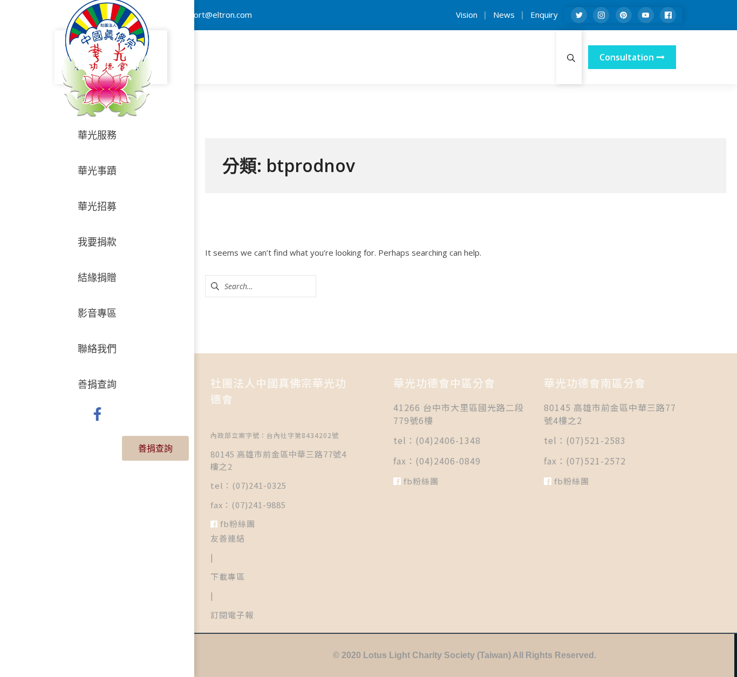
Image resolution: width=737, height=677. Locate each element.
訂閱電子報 (232, 614)
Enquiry (544, 14)
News (504, 14)
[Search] (571, 57)
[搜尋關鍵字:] (260, 286)
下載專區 (227, 576)
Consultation (627, 57)
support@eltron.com (213, 14)
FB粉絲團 (236, 523)
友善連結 (227, 538)
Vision (466, 14)
